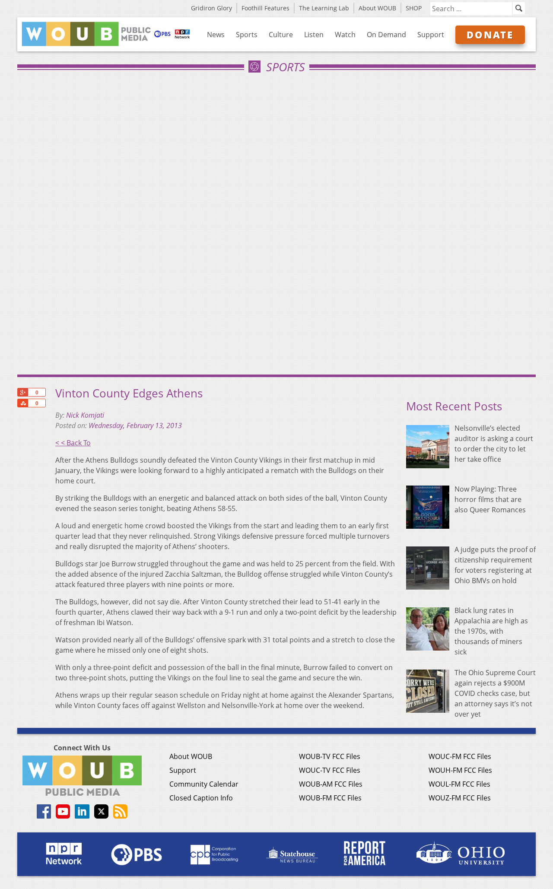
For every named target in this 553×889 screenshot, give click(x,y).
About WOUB (377, 8)
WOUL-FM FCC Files (459, 784)
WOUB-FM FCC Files (330, 798)
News (216, 34)
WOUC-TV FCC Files (329, 770)
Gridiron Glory (211, 8)
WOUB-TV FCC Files (329, 756)
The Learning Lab (324, 8)
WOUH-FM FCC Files (460, 770)
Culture (281, 34)
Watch (345, 34)
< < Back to (73, 443)
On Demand (386, 34)
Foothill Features (265, 8)
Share (22, 403)
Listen (314, 34)
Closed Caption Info (201, 798)
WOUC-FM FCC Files (460, 756)
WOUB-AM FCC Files (330, 784)
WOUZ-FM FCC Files (460, 798)
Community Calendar (203, 784)
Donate (490, 34)
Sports (246, 34)
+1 (22, 392)
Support (430, 34)
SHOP (414, 8)
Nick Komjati (85, 415)
